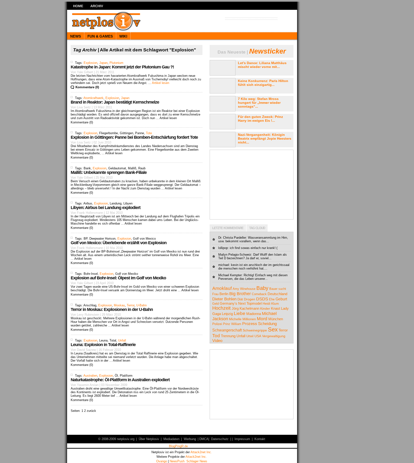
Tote (149, 133)
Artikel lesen (160, 83)
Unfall (122, 340)
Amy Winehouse (244, 289)
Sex (273, 329)
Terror (130, 305)
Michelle (235, 319)
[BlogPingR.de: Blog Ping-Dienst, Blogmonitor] (178, 447)
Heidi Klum (271, 303)
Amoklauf (222, 288)
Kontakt (259, 439)
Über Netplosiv (149, 439)
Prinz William (232, 324)
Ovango (161, 461)
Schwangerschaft (227, 330)
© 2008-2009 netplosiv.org (116, 439)
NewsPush (177, 461)
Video (217, 340)
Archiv (96, 6)
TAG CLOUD (257, 228)
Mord (262, 318)
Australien (90, 375)
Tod (216, 335)
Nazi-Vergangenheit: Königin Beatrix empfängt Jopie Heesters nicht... (264, 138)
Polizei (217, 324)
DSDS (262, 298)
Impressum (242, 439)
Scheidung (267, 323)
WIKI (123, 36)
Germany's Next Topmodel (241, 303)
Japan (103, 63)
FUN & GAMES (100, 36)
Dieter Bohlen (224, 299)
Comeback (259, 294)
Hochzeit (221, 308)
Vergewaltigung (273, 336)
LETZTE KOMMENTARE (227, 228)
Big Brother (240, 293)
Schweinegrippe (255, 330)
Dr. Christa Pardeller (232, 237)
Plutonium (116, 63)
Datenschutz (220, 439)
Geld (215, 303)
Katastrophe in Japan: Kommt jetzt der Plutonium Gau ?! (122, 67)
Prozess (249, 323)
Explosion (90, 63)
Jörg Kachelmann (245, 308)
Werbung (190, 439)
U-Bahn (141, 305)
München (275, 319)
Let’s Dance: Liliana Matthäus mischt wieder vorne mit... (262, 65)
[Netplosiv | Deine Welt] (113, 21)
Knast (275, 308)
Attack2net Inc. (201, 452)
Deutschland (277, 294)
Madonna (253, 314)
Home (78, 6)
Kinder (265, 308)
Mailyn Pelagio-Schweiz (234, 254)
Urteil (249, 336)
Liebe (239, 313)
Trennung (228, 336)
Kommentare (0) (87, 87)
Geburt (281, 299)
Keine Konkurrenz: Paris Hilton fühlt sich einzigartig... (263, 83)
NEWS (75, 36)
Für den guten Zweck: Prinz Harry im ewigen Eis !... (260, 118)
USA (257, 336)
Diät (240, 299)
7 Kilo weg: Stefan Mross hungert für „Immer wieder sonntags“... (259, 102)
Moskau (119, 305)
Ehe (272, 299)
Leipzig (227, 314)
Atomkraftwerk (93, 98)
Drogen (249, 299)
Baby (262, 288)
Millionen (249, 319)
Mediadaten (171, 439)
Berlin (223, 294)
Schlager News (196, 461)
